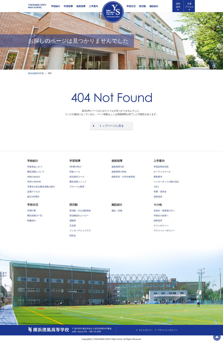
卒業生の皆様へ (161, 215)
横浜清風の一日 (34, 215)
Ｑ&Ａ (156, 186)
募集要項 (158, 176)
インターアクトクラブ (80, 230)
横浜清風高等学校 (113, 12)
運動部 (72, 220)
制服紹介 (31, 220)
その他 (158, 204)
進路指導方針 (118, 166)
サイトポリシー (161, 225)
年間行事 (31, 210)
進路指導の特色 (119, 171)
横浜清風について (35, 171)
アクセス (189, 5)
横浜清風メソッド (77, 181)
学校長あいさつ (34, 166)
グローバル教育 (76, 186)
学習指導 (68, 6)
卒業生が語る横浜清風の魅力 (41, 186)
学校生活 (131, 6)
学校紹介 (55, 6)
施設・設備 (117, 210)
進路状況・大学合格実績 (123, 176)
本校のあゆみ (33, 176)
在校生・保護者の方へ (164, 210)
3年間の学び (75, 166)
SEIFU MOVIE (34, 181)
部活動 (142, 6)
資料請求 (178, 5)
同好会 (72, 235)
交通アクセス (33, 191)
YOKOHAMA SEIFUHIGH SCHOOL (37, 6)
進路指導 (80, 6)
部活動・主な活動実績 (80, 210)
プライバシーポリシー (164, 230)
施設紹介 (154, 6)
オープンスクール (162, 171)
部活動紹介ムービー (79, 215)
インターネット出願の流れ (166, 181)
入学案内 (93, 6)
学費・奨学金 (160, 191)
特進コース (74, 171)
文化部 (72, 225)
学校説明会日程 (161, 166)
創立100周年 (33, 196)
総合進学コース (76, 176)
